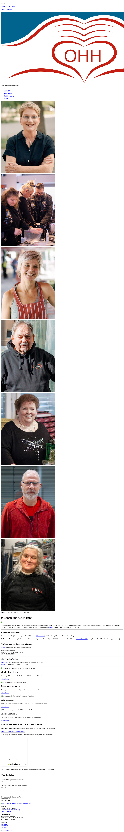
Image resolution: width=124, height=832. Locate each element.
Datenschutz (4, 825)
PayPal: (3, 647)
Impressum (4, 824)
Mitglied (51, 627)
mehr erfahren (5, 679)
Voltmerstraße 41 (40, 636)
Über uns (7, 90)
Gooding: (3, 664)
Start (5, 88)
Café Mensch (8, 93)
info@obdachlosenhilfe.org (12, 809)
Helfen (6, 95)
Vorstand (6, 92)
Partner (6, 98)
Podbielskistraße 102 (82, 639)
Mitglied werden (9, 96)
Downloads (4, 827)
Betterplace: (4, 662)
